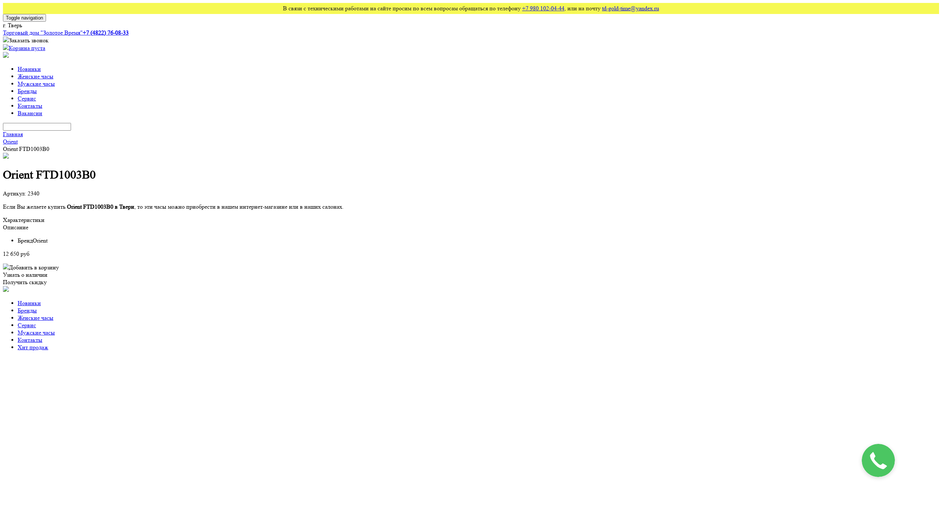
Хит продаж (33, 347)
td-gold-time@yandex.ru (630, 8)
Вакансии (30, 113)
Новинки (29, 69)
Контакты (30, 105)
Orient (10, 141)
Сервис (27, 98)
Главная (13, 134)
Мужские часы (36, 83)
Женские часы (35, 76)
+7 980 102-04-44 (543, 8)
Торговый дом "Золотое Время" (43, 32)
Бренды (27, 91)
